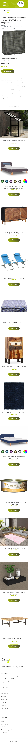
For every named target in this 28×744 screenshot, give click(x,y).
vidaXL (17, 58)
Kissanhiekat (4, 693)
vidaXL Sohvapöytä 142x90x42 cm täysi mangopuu (14, 639)
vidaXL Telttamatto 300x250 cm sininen (14, 322)
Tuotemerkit (11, 58)
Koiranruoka (4, 708)
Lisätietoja (7, 71)
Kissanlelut (4, 696)
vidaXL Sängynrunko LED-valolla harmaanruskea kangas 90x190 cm (14, 187)
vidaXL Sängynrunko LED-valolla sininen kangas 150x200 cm (14, 457)
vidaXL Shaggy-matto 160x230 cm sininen (14, 412)
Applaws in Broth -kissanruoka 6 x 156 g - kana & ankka (14, 503)
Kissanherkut (4, 691)
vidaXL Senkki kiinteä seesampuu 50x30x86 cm (14, 367)
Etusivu (3, 25)
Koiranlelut (4, 705)
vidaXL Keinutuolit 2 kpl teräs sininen (14, 278)
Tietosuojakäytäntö (6, 730)
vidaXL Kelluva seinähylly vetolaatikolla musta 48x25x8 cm (14, 593)
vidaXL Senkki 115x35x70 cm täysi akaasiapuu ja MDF (14, 233)
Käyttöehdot (4, 727)
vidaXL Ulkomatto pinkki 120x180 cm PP (14, 548)
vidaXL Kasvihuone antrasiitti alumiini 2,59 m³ (14, 141)
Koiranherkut (4, 702)
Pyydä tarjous (21, 3)
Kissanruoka (4, 699)
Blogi (2, 721)
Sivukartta (4, 732)
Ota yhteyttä (4, 724)
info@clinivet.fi (5, 682)
